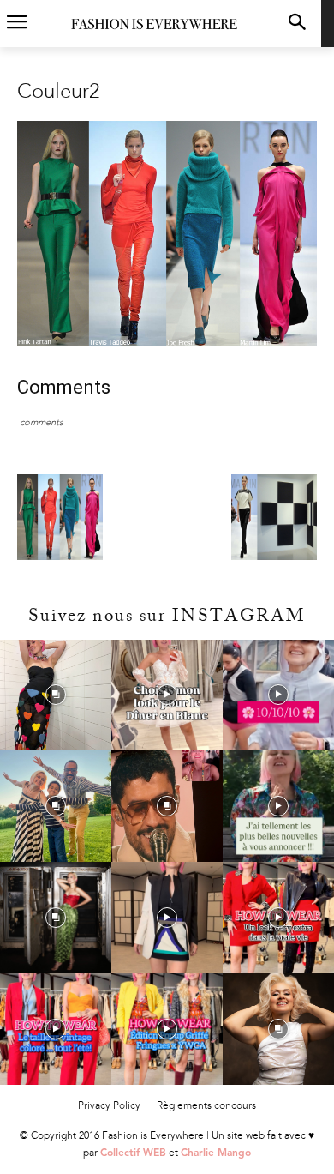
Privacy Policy (109, 1105)
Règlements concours (206, 1105)
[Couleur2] (167, 342)
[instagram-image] (55, 695)
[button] (296, 23)
